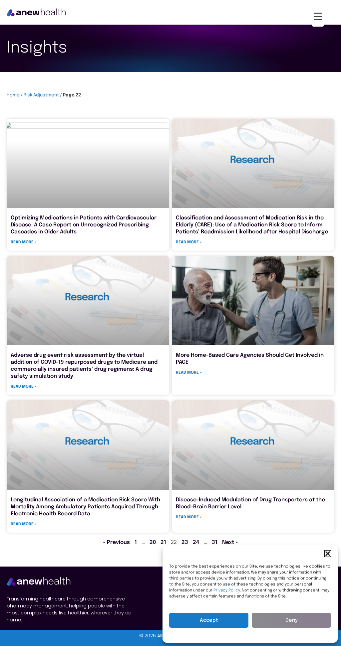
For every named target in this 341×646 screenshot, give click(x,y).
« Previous (116, 542)
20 (153, 542)
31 (214, 542)
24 (196, 542)
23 (184, 542)
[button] (327, 553)
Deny (291, 620)
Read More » (23, 242)
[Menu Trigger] (318, 17)
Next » (230, 542)
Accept (209, 620)
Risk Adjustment (41, 95)
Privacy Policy (226, 590)
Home (13, 95)
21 (163, 542)
